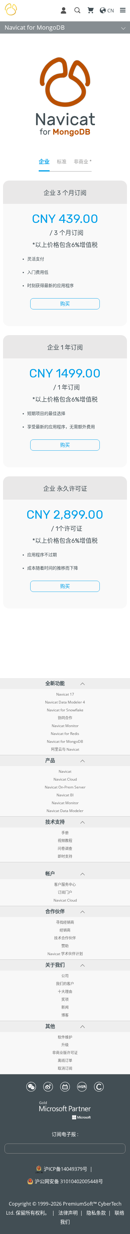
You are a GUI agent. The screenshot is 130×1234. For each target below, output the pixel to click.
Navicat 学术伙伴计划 (65, 954)
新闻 (65, 1007)
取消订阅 (65, 1068)
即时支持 (65, 856)
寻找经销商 (65, 922)
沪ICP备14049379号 (65, 1169)
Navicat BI (65, 795)
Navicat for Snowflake (65, 710)
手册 (65, 833)
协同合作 (65, 718)
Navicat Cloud (65, 779)
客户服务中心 (65, 884)
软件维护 (65, 1037)
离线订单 (65, 1060)
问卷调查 (65, 848)
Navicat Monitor (65, 725)
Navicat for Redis (65, 733)
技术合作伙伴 (65, 938)
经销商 (65, 930)
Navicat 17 (65, 694)
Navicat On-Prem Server (65, 787)
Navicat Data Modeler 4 (65, 702)
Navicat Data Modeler (65, 810)
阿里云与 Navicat (65, 749)
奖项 (65, 999)
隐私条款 (96, 1213)
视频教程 (65, 840)
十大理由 (65, 991)
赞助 (65, 946)
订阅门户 (65, 892)
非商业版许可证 (65, 1052)
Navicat (65, 771)
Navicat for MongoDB (35, 27)
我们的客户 (65, 983)
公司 (65, 976)
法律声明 (68, 1213)
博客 (65, 1015)
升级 (65, 1045)
